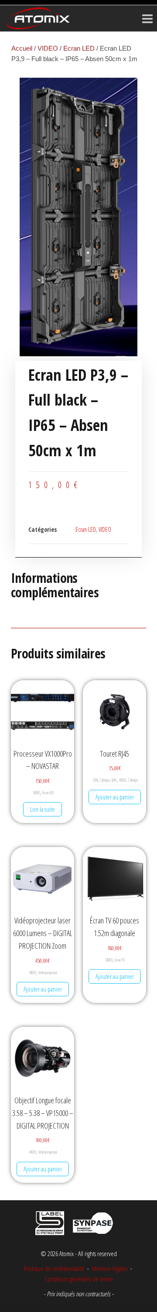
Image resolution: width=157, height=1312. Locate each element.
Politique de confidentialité (54, 1268)
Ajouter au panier (115, 796)
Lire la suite (42, 809)
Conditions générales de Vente (78, 1278)
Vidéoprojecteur (47, 972)
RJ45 (114, 780)
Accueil (21, 48)
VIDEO (48, 48)
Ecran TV (120, 960)
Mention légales (109, 1268)
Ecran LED (79, 48)
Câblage (104, 780)
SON (95, 780)
